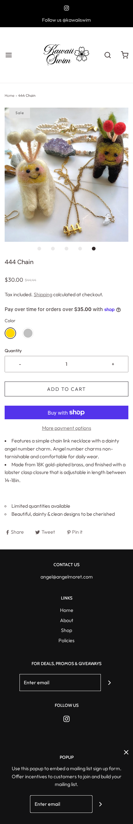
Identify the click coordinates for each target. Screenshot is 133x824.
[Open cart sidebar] (124, 54)
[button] (66, 175)
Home (9, 95)
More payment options (66, 428)
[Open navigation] (8, 54)
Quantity (13, 350)
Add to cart (66, 389)
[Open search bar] (107, 54)
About (66, 620)
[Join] (109, 682)
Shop (66, 630)
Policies (66, 640)
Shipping (43, 294)
